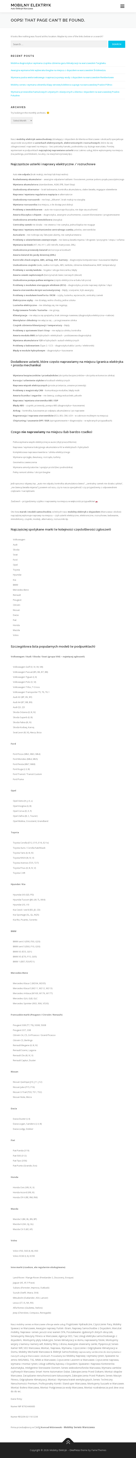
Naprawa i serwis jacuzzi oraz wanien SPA (42, 1332)
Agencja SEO (65, 1336)
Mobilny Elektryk (31, 5)
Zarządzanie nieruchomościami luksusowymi (47, 1375)
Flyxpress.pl (104, 1344)
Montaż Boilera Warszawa (25, 1387)
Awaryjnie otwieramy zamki (82, 1344)
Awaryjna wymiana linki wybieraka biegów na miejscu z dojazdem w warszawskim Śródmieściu (58, 70)
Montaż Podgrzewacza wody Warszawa (61, 1387)
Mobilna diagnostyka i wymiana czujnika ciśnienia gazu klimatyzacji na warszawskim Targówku (58, 63)
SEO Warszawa (32, 1348)
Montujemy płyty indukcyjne (38, 1340)
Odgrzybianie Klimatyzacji (33, 1379)
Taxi (75, 1336)
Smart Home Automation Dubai (53, 1371)
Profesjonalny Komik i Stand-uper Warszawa (62, 1383)
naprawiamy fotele (95, 1340)
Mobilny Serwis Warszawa (79, 1427)
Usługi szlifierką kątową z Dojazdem (58, 1363)
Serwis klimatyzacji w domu (69, 1340)
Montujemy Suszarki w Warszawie (105, 1383)
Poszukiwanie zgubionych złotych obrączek (89, 1332)
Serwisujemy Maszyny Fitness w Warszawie (34, 1336)
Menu (122, 6)
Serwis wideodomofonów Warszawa (81, 1367)
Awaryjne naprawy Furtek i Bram (53, 1328)
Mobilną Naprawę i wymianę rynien (85, 1355)
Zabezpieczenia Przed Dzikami (87, 1371)
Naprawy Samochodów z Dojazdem (91, 1328)
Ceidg (37, 1427)
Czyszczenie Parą (102, 1324)
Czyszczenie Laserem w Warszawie (76, 1359)
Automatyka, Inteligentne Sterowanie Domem (35, 1367)
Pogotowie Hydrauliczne (79, 1324)
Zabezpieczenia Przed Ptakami (88, 1375)
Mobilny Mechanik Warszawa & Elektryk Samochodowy (48, 1351)
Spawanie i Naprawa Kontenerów (96, 1363)
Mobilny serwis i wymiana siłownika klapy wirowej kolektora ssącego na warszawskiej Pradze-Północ (61, 84)
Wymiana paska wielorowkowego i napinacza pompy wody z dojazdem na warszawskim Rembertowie (62, 77)
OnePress (74, 1450)
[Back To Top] (68, 1442)
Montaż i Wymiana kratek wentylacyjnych (70, 1379)
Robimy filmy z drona (55, 1344)
